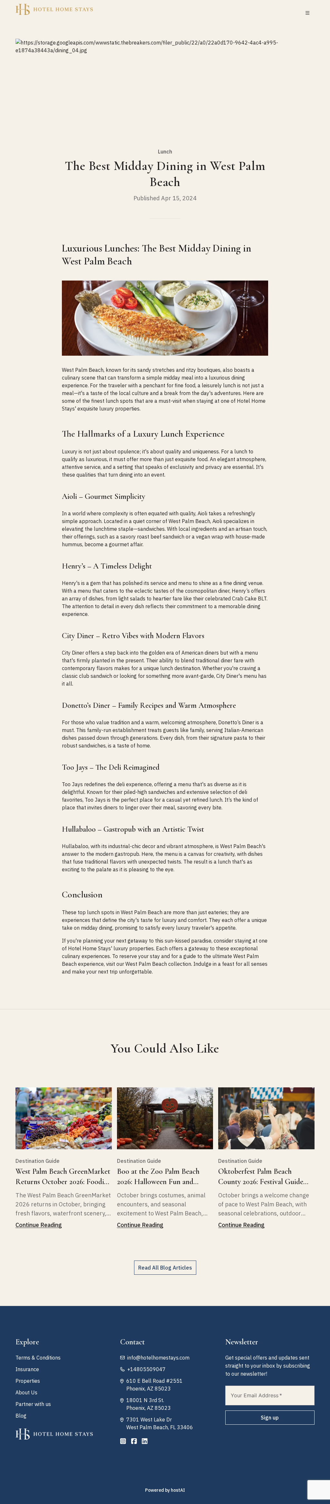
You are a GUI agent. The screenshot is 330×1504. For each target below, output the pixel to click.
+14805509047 (146, 1369)
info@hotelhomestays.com (158, 1357)
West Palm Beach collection (158, 964)
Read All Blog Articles (165, 1267)
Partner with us (33, 1404)
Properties (27, 1381)
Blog (20, 1415)
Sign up (270, 1417)
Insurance (27, 1369)
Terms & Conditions (38, 1357)
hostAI (178, 1490)
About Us (26, 1392)
